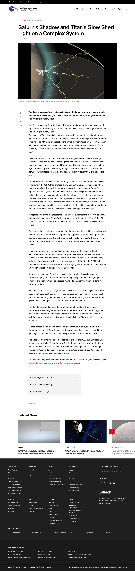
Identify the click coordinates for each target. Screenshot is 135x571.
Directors (11, 473)
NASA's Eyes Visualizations (73, 506)
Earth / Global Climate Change (19, 557)
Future (30, 476)
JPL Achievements (14, 485)
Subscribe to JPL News (56, 485)
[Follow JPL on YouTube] (114, 483)
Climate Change (54, 514)
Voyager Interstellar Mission (78, 557)
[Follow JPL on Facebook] (101, 483)
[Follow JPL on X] (105, 483)
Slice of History (74, 488)
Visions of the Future (76, 485)
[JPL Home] (26, 9)
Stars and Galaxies (55, 479)
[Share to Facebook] (20, 112)
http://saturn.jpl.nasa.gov (39, 362)
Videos (71, 473)
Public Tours (32, 502)
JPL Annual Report (14, 490)
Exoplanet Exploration (46, 551)
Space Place (72, 551)
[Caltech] (105, 492)
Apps (70, 482)
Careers (11, 476)
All (29, 479)
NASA (10, 567)
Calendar (11, 508)
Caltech (17, 567)
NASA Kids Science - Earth (17, 554)
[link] (67, 71)
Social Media (73, 516)
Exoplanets (52, 517)
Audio (71, 476)
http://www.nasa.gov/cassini (68, 362)
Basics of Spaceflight (15, 551)
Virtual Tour (32, 505)
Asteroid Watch (74, 502)
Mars (50, 508)
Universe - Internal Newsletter (75, 511)
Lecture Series (13, 502)
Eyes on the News (54, 482)
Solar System (53, 476)
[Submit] (101, 472)
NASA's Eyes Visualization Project (80, 554)
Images (71, 470)
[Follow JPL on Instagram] (109, 483)
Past (30, 473)
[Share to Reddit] (20, 121)
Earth (50, 473)
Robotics (51, 523)
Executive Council (14, 493)
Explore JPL (12, 511)
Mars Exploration (44, 554)
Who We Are (12, 470)
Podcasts (72, 479)
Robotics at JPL (74, 490)
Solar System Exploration (47, 557)
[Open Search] (126, 9)
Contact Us (72, 522)
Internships (12, 479)
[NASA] (11, 9)
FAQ (42, 567)
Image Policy (34, 567)
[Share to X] (20, 117)
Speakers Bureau (14, 505)
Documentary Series (15, 488)
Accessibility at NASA (76, 519)
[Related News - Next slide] (112, 431)
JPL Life (51, 502)
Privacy (25, 567)
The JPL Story (13, 482)
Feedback (49, 567)
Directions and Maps (35, 508)
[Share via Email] (20, 125)
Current (31, 470)
